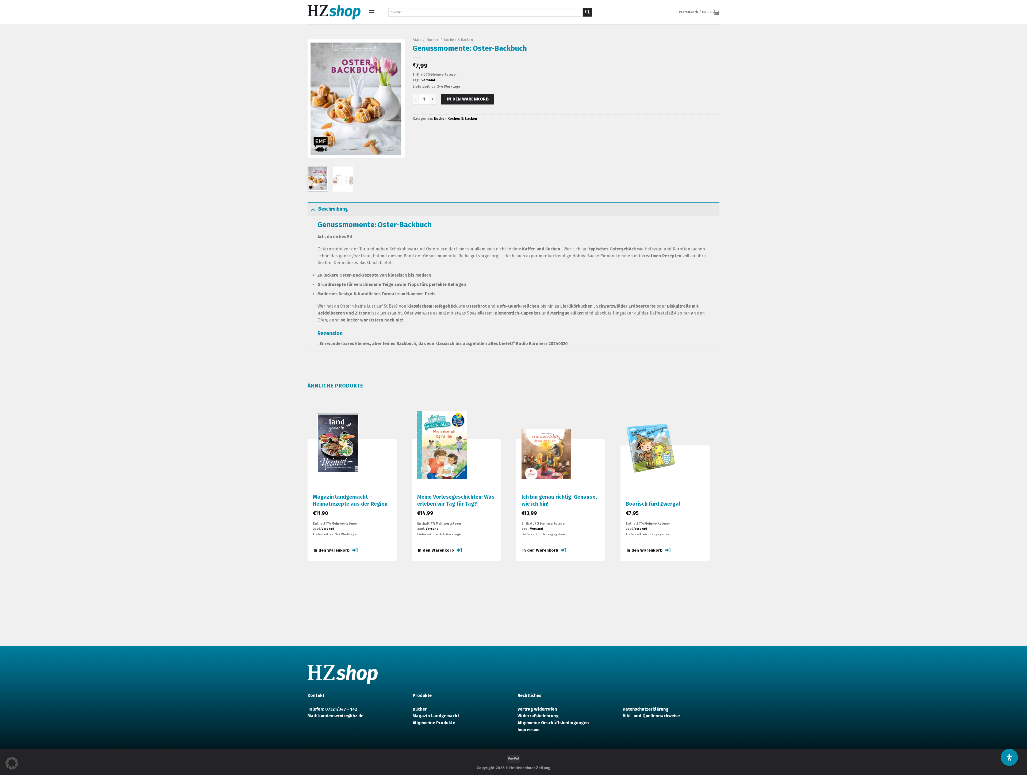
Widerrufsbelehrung (538, 715)
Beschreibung (333, 209)
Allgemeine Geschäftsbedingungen (553, 722)
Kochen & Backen (458, 39)
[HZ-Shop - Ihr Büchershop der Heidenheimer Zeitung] (334, 12)
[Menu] (372, 12)
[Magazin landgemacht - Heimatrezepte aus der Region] (337, 444)
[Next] (396, 98)
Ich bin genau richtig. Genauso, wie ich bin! (559, 500)
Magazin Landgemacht (436, 715)
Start (417, 39)
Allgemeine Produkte (434, 722)
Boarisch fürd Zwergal (653, 504)
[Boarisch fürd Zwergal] (650, 451)
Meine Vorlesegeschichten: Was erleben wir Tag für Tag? (456, 500)
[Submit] (587, 12)
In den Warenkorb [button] (332, 550)
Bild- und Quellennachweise (651, 715)
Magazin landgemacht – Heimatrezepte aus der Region (350, 500)
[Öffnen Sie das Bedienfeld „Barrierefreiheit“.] (1009, 757)
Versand (428, 80)
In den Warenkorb (468, 99)
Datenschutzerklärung (646, 709)
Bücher (432, 39)
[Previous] (316, 98)
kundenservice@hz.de (340, 715)
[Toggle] (313, 209)
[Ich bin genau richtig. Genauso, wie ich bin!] (546, 454)
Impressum (528, 729)
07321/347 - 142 (341, 709)
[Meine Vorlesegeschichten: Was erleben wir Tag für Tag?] (442, 445)
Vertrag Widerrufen (537, 709)
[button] (12, 763)
